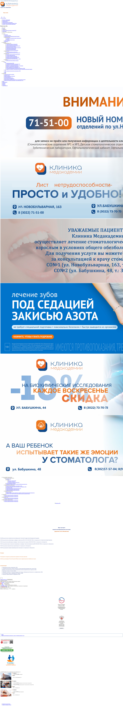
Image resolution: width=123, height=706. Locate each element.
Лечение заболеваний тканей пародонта (12, 489)
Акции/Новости (5, 85)
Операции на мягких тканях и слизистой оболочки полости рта (16, 484)
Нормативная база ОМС (10, 63)
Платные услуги (7, 75)
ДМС (5, 70)
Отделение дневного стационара (11, 56)
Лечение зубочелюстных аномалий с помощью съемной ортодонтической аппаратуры (20, 492)
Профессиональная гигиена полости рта (12, 490)
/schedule (2, 582)
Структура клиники (7, 35)
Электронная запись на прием (9, 74)
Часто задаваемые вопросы (8, 77)
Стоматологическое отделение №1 (11, 44)
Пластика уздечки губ (11, 481)
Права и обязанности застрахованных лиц (13, 67)
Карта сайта (5, 12)
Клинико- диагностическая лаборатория (8, 24)
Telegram (1, 579)
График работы (4, 82)
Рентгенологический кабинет (11, 49)
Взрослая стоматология (6, 19)
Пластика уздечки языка (12, 480)
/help (2, 583)
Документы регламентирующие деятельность (13, 38)
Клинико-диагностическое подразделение (13, 54)
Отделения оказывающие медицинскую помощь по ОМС (15, 68)
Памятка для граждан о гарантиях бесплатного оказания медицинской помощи (19, 69)
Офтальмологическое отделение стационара (13, 47)
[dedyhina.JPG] (61, 514)
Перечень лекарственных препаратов (12, 66)
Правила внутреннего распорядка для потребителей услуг (13, 80)
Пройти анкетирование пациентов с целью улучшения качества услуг (12, 635)
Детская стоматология (6, 20)
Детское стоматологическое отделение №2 (13, 52)
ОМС (5, 62)
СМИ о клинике (7, 40)
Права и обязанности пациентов (9, 76)
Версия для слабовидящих (6, 7)
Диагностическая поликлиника (7, 22)
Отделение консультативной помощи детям (9, 23)
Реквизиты (6, 41)
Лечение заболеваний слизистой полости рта (13, 488)
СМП (5, 72)
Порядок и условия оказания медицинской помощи (14, 65)
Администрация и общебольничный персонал (11, 36)
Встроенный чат (10, 579)
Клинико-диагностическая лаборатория (12, 57)
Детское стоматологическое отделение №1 (13, 45)
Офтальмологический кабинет (11, 46)
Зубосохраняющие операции (11, 483)
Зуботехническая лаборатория (11, 48)
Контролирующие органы (10, 39)
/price (2, 584)
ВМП (5, 71)
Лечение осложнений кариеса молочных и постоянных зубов (16, 486)
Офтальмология (4, 21)
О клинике (6, 34)
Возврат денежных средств (6, 704)
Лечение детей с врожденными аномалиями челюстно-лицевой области (18, 493)
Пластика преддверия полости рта (13, 482)
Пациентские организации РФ (9, 78)
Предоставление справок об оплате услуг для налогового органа (14, 79)
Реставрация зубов (9, 487)
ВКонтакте (5, 579)
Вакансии (4, 84)
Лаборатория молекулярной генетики (12, 60)
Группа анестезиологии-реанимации (12, 50)
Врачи (3, 81)
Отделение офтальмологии (10, 55)
